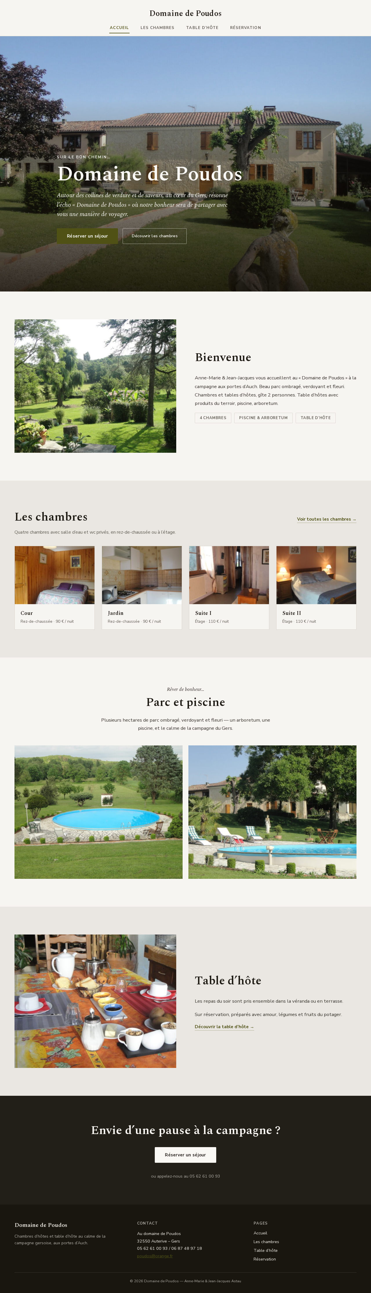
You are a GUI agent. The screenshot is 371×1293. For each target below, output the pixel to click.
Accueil (119, 27)
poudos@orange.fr (155, 1256)
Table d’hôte (202, 27)
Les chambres (158, 27)
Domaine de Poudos (185, 14)
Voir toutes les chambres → (327, 519)
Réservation (245, 27)
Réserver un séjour (87, 236)
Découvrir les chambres (154, 236)
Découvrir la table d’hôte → (224, 1027)
